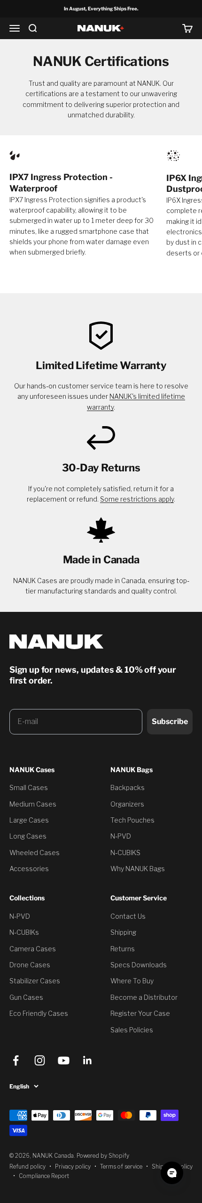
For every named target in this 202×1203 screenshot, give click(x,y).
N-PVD (120, 836)
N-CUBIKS (125, 853)
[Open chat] (172, 1173)
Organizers (127, 804)
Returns (122, 949)
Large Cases (29, 820)
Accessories (29, 869)
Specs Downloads (138, 965)
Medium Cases (32, 804)
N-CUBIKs (24, 932)
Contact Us (128, 916)
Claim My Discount (85, 1040)
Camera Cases (32, 949)
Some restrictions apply (137, 499)
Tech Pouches (132, 820)
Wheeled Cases (34, 853)
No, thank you (85, 1066)
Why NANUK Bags (137, 869)
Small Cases (28, 787)
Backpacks (127, 787)
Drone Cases (29, 965)
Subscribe (170, 721)
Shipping (123, 932)
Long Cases (28, 836)
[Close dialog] (148, 984)
